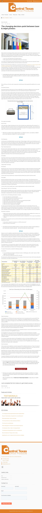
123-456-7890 (30, 1)
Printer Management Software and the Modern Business (12, 425)
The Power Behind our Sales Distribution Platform (11, 420)
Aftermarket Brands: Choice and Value (9, 418)
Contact (22, 14)
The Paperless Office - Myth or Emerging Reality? (11, 428)
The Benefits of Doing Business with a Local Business (12, 430)
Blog (19, 14)
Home (3, 14)
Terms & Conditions (4, 479)
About (10, 14)
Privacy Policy (4, 477)
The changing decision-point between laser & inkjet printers (13, 413)
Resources (15, 14)
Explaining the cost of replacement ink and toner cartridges (13, 435)
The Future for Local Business (7, 423)
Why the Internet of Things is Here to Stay (10, 432)
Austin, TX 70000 (6, 460)
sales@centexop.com (37, 1)
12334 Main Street (6, 458)
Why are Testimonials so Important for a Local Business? (12, 415)
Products (6, 14)
